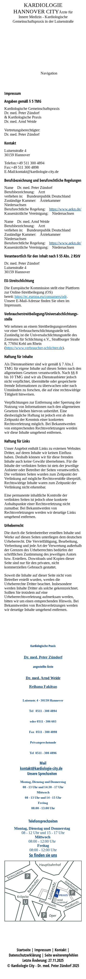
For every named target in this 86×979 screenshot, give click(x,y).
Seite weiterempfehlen (61, 955)
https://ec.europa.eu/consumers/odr (41, 296)
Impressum (42, 949)
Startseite (24, 949)
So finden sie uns (43, 855)
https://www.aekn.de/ (65, 209)
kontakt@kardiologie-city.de (41, 768)
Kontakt (60, 949)
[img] (43, 33)
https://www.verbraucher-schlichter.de (34, 348)
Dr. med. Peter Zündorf (43, 657)
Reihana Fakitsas (43, 687)
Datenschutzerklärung (25, 955)
